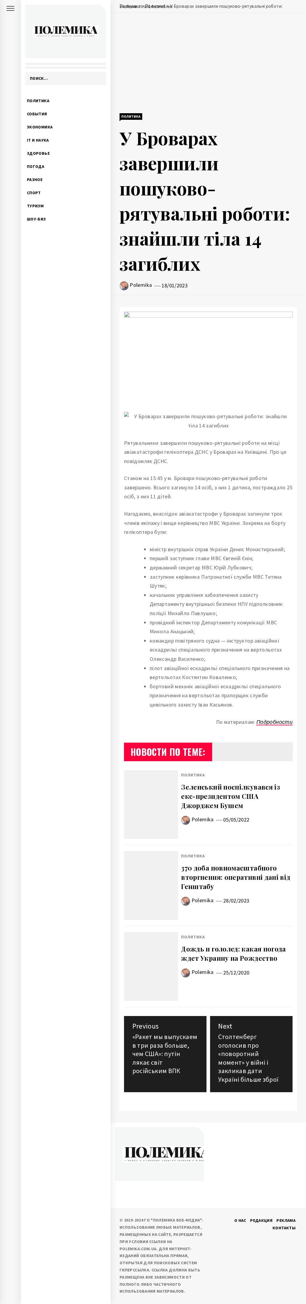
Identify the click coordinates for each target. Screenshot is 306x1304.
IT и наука (38, 140)
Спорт (34, 192)
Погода (35, 166)
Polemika (141, 284)
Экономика (40, 127)
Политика (38, 100)
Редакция (261, 1220)
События (37, 114)
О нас (240, 1220)
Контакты (284, 1228)
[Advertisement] (208, 63)
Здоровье (38, 153)
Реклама (286, 1220)
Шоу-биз (36, 219)
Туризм (35, 206)
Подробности (274, 721)
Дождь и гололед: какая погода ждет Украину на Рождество (233, 953)
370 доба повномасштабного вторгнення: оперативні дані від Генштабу (235, 877)
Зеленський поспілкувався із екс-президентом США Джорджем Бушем (230, 796)
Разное (34, 179)
